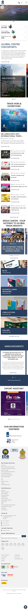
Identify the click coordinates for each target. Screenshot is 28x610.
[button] (25, 607)
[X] (6, 544)
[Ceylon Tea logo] (3, 567)
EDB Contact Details (5, 495)
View (2, 538)
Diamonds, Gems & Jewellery (6, 474)
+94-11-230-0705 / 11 (6, 520)
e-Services (18, 2)
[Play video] (14, 12)
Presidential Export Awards (6, 506)
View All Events (13, 217)
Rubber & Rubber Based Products (8, 466)
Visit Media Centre (13, 336)
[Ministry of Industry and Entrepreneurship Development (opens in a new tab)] (22, 454)
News (2, 503)
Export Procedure (4, 498)
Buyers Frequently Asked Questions (8, 504)
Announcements (4, 493)
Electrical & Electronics (5, 484)
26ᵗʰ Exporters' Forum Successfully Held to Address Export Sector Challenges (12, 249)
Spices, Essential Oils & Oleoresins (8, 471)
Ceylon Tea (3, 465)
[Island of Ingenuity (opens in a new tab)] (14, 567)
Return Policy (17, 556)
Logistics (3, 483)
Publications (3, 508)
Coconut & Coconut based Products (8, 468)
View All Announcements (13, 380)
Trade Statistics (4, 509)
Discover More (4, 61)
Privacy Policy (17, 555)
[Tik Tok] (2, 548)
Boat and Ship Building (5, 476)
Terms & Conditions (5, 555)
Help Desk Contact (6, 530)
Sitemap (2, 560)
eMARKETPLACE (4, 496)
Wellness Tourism (4, 481)
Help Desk (3, 490)
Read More (12, 372)
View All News (13, 258)
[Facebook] (2, 544)
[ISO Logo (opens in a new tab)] (14, 450)
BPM (2, 479)
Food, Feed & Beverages (6, 473)
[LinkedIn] (10, 544)
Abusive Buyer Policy (19, 558)
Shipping (3, 558)
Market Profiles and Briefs (6, 500)
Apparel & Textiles (4, 470)
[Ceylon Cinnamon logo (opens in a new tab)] (8, 566)
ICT (1, 478)
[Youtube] (18, 544)
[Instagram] (14, 544)
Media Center (4, 501)
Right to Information (5, 492)
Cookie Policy (3, 556)
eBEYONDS (19, 593)
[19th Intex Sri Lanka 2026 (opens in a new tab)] (13, 403)
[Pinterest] (22, 544)
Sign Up (24, 536)
